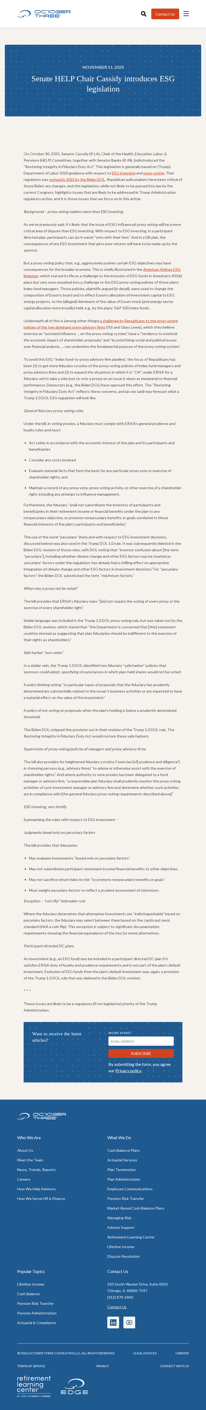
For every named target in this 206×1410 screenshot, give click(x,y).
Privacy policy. (128, 1070)
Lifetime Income (120, 1246)
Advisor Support (121, 1227)
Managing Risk (119, 1217)
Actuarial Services (122, 1160)
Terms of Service (31, 1366)
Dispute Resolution (123, 1256)
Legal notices (145, 1353)
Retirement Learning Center (131, 1237)
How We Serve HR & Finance (41, 1198)
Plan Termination (121, 1169)
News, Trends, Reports (36, 1169)
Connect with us (174, 1366)
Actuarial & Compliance (36, 1322)
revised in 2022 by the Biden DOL (77, 179)
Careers (24, 1179)
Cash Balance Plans (123, 1150)
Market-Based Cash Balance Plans (135, 1208)
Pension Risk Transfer (125, 1198)
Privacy (102, 1366)
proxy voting (153, 173)
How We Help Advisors (36, 1189)
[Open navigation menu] (186, 14)
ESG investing (123, 173)
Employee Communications (130, 1189)
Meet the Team (30, 1160)
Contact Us (117, 1307)
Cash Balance (28, 1293)
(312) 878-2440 (120, 1297)
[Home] (44, 13)
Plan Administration (123, 1179)
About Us (25, 1150)
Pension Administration (37, 1313)
